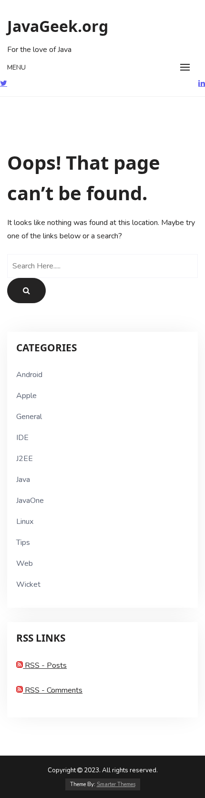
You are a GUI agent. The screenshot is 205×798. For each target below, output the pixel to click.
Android (29, 374)
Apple (26, 395)
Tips (23, 542)
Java (23, 479)
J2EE (24, 458)
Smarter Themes (116, 784)
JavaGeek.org (57, 26)
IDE (22, 437)
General (29, 416)
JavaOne (30, 500)
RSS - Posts (45, 665)
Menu (16, 67)
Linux (24, 521)
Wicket (28, 584)
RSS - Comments (52, 690)
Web (24, 563)
